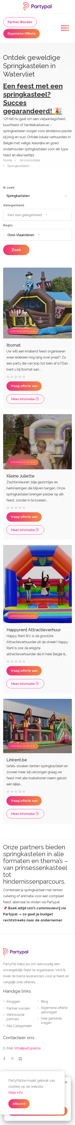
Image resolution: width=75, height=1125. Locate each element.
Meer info (15, 1093)
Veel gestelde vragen (51, 1020)
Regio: (8, 225)
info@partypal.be (27, 1048)
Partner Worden (20, 22)
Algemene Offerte (22, 33)
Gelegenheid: (14, 205)
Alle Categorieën (19, 1026)
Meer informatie (23, 399)
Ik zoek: (9, 187)
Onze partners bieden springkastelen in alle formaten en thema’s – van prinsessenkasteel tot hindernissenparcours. (35, 864)
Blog (44, 1001)
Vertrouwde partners (15, 1017)
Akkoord (18, 1104)
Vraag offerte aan (24, 386)
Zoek (16, 250)
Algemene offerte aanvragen (54, 1010)
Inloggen (13, 1001)
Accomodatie (30, 160)
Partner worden (18, 1008)
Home (7, 160)
